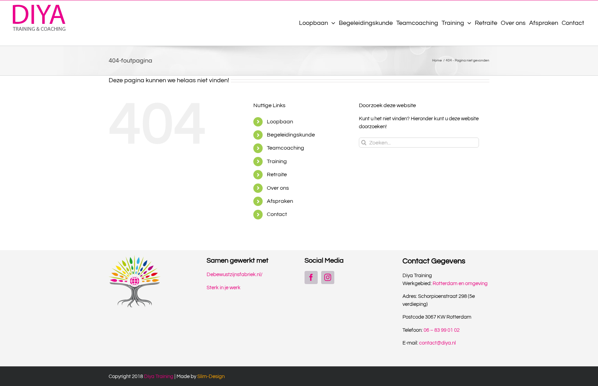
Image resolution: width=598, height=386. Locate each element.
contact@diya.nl (437, 343)
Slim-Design (211, 376)
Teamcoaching (285, 148)
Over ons (278, 188)
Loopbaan (280, 121)
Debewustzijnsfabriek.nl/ (235, 274)
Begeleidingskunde (291, 135)
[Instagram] (327, 277)
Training (277, 161)
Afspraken (280, 201)
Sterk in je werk (224, 287)
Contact (277, 214)
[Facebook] (311, 277)
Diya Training (158, 376)
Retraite (277, 174)
